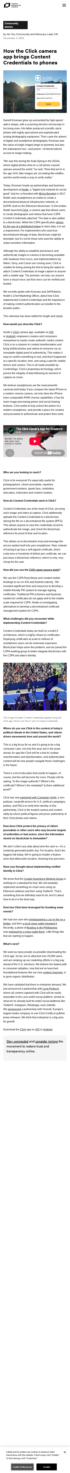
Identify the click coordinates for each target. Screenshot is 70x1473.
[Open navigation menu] (64, 5)
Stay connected (17, 1041)
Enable (46, 1466)
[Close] (64, 1452)
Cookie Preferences (22, 1466)
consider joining (46, 1041)
